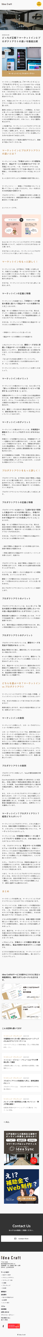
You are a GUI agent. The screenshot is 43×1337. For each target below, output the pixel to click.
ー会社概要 (4, 1300)
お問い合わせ (5, 1312)
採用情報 (3, 1309)
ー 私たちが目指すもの (7, 1297)
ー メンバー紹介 (5, 1302)
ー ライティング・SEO (6, 1280)
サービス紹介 (5, 1272)
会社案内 (3, 1295)
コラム (3, 1306)
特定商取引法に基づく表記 (5, 1319)
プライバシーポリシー (7, 1315)
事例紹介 (3, 1292)
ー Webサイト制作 (5, 1275)
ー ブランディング (5, 1285)
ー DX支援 (3, 1288)
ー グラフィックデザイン (7, 1277)
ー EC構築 (3, 1283)
